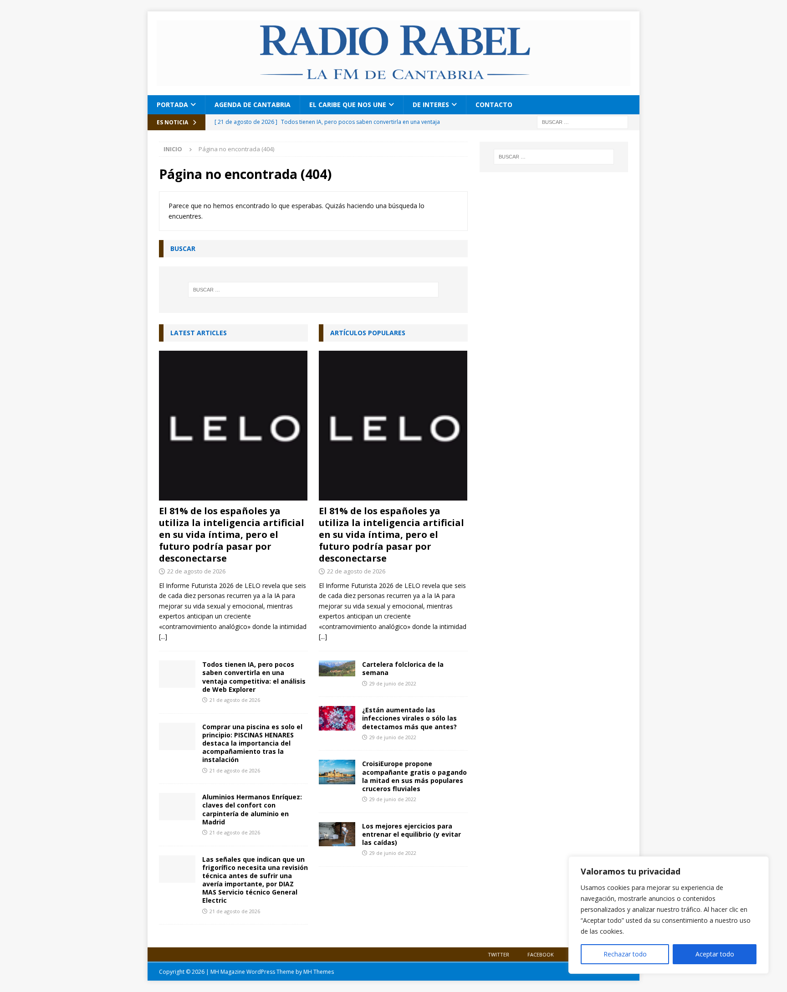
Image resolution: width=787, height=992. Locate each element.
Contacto (493, 104)
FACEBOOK (540, 954)
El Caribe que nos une (347, 104)
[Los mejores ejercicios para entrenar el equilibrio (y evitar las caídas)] (337, 834)
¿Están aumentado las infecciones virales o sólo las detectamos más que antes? (409, 718)
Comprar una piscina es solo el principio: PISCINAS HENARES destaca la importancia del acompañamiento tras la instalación (252, 743)
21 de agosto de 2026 (235, 699)
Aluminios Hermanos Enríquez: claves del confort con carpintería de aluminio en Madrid (252, 809)
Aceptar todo (714, 954)
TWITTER (498, 954)
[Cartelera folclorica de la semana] (337, 668)
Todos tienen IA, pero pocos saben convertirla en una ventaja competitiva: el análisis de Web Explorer (254, 677)
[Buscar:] (582, 121)
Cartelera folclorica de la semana (403, 668)
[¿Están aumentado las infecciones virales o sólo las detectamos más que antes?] (337, 718)
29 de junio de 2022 (392, 683)
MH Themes (318, 972)
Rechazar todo (625, 954)
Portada (172, 104)
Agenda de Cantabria (253, 104)
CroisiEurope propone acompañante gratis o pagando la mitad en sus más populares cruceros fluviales (414, 776)
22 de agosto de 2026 (196, 571)
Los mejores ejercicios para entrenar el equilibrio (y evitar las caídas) (411, 834)
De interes (431, 104)
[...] (163, 636)
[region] (668, 915)
